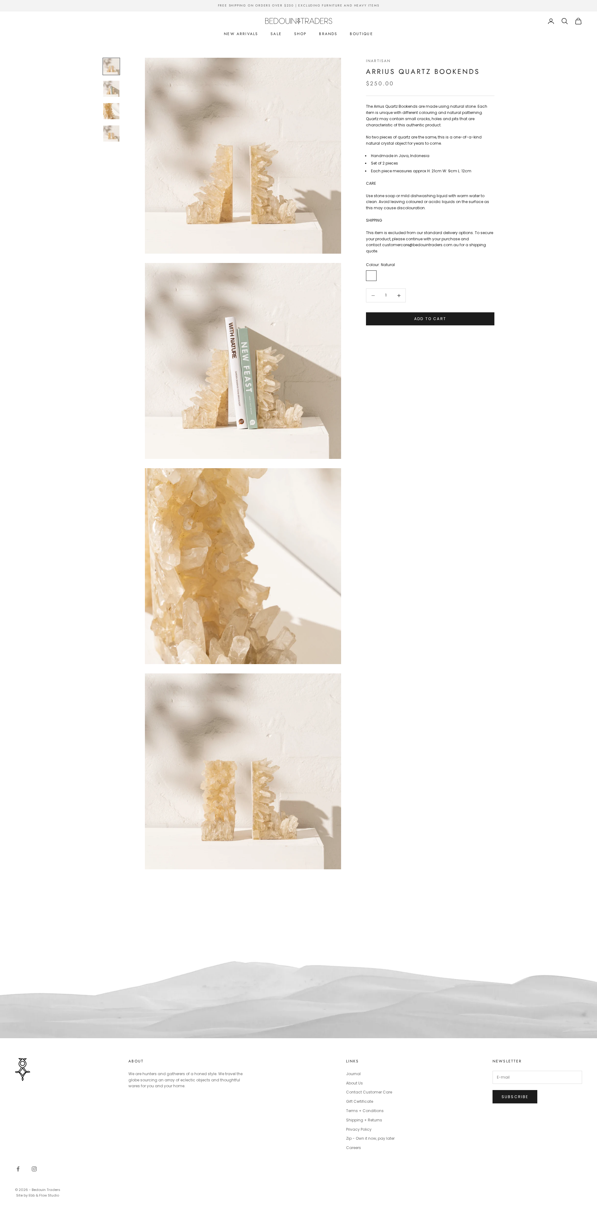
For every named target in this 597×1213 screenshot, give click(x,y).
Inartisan (378, 61)
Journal (353, 1073)
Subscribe (515, 1096)
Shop (300, 34)
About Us (354, 1083)
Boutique (361, 34)
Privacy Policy (359, 1129)
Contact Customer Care (369, 1092)
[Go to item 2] (111, 88)
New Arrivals (241, 34)
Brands (328, 34)
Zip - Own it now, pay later (370, 1138)
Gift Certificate (359, 1101)
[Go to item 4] (111, 133)
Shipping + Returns (364, 1120)
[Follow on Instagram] (34, 1169)
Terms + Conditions (365, 1110)
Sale (276, 34)
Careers (353, 1147)
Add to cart (430, 319)
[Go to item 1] (111, 66)
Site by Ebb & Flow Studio (37, 1195)
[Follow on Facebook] (18, 1169)
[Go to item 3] (111, 111)
